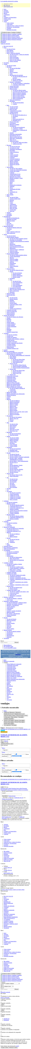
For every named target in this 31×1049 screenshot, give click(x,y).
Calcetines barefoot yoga (12, 348)
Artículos (6, 10)
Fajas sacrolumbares (17, 285)
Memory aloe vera (14, 418)
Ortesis (5, 234)
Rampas (8, 554)
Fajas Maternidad (17, 286)
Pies (8, 296)
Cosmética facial (10, 565)
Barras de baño (13, 109)
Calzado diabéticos (11, 323)
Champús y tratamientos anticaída (18, 578)
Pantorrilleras (13, 263)
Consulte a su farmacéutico (10, 17)
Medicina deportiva (11, 620)
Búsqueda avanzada (5, 992)
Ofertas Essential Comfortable (20, 366)
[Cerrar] (1, 995)
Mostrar (9, 720)
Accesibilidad (7, 550)
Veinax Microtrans (14, 476)
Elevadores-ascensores (12, 553)
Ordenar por (9, 712)
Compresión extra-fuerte (12, 376)
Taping (8, 222)
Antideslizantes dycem (15, 174)
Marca (3, 748)
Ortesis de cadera (11, 293)
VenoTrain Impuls (14, 435)
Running (9, 624)
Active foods (10, 600)
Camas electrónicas (14, 152)
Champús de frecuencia (15, 576)
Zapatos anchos (10, 322)
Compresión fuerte (11, 377)
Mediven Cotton (13, 407)
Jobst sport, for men (14, 429)
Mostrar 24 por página (9, 722)
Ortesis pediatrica (11, 312)
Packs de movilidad (14, 58)
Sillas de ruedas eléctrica (18, 95)
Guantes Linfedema (14, 513)
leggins (8, 398)
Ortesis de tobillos (14, 260)
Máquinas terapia (11, 220)
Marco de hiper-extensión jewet (17, 289)
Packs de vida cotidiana (15, 60)
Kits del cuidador (17, 79)
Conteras (15, 104)
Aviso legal (6, 857)
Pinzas (11, 182)
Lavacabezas (13, 123)
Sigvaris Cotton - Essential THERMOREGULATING (16, 459)
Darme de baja (12, 796)
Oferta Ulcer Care (17, 373)
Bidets (14, 117)
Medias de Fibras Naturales (13, 382)
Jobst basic (12, 428)
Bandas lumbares (17, 274)
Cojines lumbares (14, 156)
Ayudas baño (13, 209)
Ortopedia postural (8, 546)
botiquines (9, 637)
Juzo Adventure (13, 487)
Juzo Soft (12, 483)
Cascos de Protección (12, 311)
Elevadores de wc (14, 113)
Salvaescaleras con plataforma (17, 560)
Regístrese (18, 654)
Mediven (9, 399)
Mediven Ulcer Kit (14, 413)
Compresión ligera (11, 380)
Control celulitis (13, 446)
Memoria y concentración (13, 605)
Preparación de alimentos (16, 185)
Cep (8, 490)
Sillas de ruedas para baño (16, 137)
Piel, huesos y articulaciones (13, 613)
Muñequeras (12, 248)
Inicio (5, 9)
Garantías (9, 28)
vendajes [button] (6, 662)
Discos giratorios (14, 72)
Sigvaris (8, 453)
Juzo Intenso (13, 485)
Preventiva (12, 443)
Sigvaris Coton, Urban (15, 470)
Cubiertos (12, 172)
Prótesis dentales (13, 589)
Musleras (12, 257)
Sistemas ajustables (14, 509)
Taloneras (12, 306)
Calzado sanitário (11, 325)
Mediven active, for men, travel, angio (19, 411)
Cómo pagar (9, 24)
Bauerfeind (9, 432)
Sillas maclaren (13, 207)
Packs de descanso (14, 57)
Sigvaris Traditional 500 (15, 455)
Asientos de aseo (14, 108)
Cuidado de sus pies (14, 495)
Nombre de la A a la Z (9, 714)
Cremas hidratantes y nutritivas (17, 568)
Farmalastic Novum (14, 451)
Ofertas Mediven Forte (18, 360)
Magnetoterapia (10, 635)
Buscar (16, 989)
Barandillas (12, 150)
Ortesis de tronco (11, 268)
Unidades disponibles (8, 718)
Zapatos (11, 307)
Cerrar (2, 1004)
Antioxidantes (10, 608)
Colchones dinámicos (15, 159)
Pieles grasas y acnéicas (15, 569)
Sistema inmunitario (11, 615)
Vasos (11, 190)
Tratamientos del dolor (15, 189)
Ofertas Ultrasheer (17, 371)
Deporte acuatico (11, 623)
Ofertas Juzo (13, 374)
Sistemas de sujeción (17, 80)
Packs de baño (13, 56)
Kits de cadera (10, 225)
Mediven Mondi (13, 410)
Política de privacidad (7, 799)
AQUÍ (17, 1046)
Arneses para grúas (14, 86)
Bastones (12, 69)
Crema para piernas (14, 593)
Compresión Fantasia (12, 381)
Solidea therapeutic (14, 439)
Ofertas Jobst (13, 369)
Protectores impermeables (16, 134)
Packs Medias (10, 50)
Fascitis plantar (13, 303)
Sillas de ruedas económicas (19, 94)
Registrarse (6, 1020)
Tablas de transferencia (15, 100)
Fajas (11, 279)
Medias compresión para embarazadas (16, 393)
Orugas (11, 561)
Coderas (12, 242)
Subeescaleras (10, 556)
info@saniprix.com (8, 6)
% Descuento (7, 717)
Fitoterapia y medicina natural (11, 601)
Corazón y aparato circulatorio (14, 610)
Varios (11, 165)
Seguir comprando (5, 997)
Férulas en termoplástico (15, 245)
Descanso (9, 145)
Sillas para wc (13, 139)
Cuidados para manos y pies (13, 590)
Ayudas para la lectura (15, 175)
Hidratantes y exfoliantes (15, 595)
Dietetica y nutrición (8, 597)
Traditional (12, 542)
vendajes (9, 396)
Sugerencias (6, 855)
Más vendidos (14, 717)
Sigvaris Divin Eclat (14, 466)
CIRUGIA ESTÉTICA (9, 549)
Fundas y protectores (14, 160)
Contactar (6, 20)
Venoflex (9, 488)
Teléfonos (12, 186)
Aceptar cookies (4, 1047)
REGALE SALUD (8, 46)
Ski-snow (9, 627)
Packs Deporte (10, 51)
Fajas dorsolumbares (17, 282)
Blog (5, 16)
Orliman (9, 318)
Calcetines (6, 333)
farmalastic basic (13, 450)
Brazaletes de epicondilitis (16, 240)
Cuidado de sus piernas (15, 496)
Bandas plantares (14, 299)
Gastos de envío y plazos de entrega (15, 25)
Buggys (11, 201)
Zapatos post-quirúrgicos (15, 308)
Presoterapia (9, 634)
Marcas (5, 13)
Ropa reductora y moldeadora (11, 547)
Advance (12, 540)
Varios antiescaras (11, 233)
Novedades (6, 12)
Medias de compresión (9, 351)
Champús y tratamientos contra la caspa (19, 584)
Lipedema (6, 521)
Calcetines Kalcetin (11, 345)
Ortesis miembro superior (13, 237)
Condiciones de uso (18, 797)
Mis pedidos (6, 851)
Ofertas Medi (13, 358)
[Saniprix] (3, 42)
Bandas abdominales (17, 275)
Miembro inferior (11, 514)
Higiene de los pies (14, 121)
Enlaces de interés (8, 852)
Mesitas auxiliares (14, 161)
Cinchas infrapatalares (15, 256)
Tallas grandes (10, 194)
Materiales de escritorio (15, 176)
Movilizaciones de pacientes (16, 75)
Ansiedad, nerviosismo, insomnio (14, 604)
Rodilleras (12, 264)
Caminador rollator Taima (19, 84)
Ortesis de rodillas (14, 259)
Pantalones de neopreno (15, 288)
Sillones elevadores (14, 163)
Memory (12, 420)
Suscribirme (5, 796)
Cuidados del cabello (12, 573)
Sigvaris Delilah (13, 468)
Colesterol (9, 609)
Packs (5, 47)
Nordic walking (10, 628)
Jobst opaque (13, 426)
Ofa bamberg (10, 415)
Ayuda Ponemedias (14, 494)
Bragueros (12, 292)
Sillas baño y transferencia (16, 138)
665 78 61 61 (7, 5)
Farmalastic (9, 447)
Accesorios (9, 491)
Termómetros (10, 632)
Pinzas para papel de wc (18, 119)
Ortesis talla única (11, 295)
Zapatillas (9, 330)
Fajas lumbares (16, 284)
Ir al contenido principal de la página (9, 1)
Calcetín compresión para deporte (14, 343)
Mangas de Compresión (9, 527)
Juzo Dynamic (13, 481)
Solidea (8, 436)
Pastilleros (12, 179)
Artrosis (8, 212)
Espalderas (12, 278)
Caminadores (13, 204)
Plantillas (12, 300)
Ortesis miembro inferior (12, 253)
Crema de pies (13, 594)
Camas (11, 203)
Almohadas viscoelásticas (16, 149)
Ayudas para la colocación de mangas (18, 510)
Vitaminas (9, 616)
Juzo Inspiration (13, 480)
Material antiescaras (8, 226)
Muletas (11, 71)
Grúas (11, 73)
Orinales (12, 132)
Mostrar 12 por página (19, 720)
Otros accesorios (13, 499)
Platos (11, 183)
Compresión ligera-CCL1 (16, 506)
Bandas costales (16, 277)
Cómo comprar (10, 23)
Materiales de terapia (11, 219)
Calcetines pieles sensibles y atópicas (15, 339)
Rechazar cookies (13, 1047)
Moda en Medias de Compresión (14, 387)
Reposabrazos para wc (15, 135)
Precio (3, 752)
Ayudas (5, 64)
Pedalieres (12, 181)
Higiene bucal (10, 586)
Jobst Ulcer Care (14, 431)
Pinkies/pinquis (10, 347)
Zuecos (8, 328)
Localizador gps (13, 192)
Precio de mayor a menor (21, 715)
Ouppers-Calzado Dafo (12, 332)
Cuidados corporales (11, 572)
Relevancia (18, 712)
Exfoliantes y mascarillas (15, 571)
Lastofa (11, 421)
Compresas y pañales (18, 128)
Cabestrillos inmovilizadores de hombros (19, 241)
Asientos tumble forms (15, 198)
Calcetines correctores (12, 341)
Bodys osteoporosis (14, 290)
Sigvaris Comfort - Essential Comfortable (19, 457)
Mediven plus (13, 406)
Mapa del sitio (7, 861)
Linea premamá (13, 444)
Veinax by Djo (10, 473)
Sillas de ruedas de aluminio (19, 93)
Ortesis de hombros (14, 252)
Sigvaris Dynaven (14, 472)
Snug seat (12, 211)
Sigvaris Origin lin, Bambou (16, 469)
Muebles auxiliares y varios (16, 178)
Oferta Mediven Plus (17, 362)
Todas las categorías (5, 43)
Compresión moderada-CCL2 (17, 507)
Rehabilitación (7, 216)
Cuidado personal (14, 112)
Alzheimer (9, 214)
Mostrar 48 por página (9, 723)
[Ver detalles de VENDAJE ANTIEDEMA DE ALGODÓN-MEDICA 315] (15, 729)
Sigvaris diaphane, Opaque (16, 465)
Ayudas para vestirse (14, 171)
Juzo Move (12, 484)
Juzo (8, 477)
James (11, 464)
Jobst (8, 422)
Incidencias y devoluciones (13, 27)
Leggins (5, 350)
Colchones (12, 157)
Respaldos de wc (17, 120)
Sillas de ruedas (13, 89)
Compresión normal (11, 378)
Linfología (6, 501)
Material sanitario (8, 630)
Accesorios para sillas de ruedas (20, 91)
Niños (8, 196)
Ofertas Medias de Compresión (14, 354)
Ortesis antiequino (14, 266)
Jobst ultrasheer (13, 425)
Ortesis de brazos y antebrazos (17, 249)
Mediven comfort (14, 404)
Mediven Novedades (14, 414)
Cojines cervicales (14, 154)
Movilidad (9, 67)
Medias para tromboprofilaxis (14, 384)
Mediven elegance (14, 403)
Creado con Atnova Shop (18, 889)
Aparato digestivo (11, 606)
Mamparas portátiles (14, 124)
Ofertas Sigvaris (13, 363)
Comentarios (7, 14)
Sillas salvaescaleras (14, 558)
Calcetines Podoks (11, 344)
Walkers (11, 267)
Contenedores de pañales (15, 110)
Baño (8, 105)
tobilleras (12, 262)
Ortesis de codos (13, 251)
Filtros (5, 710)
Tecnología (6, 638)
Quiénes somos (7, 18)
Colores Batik (13, 391)
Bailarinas (9, 329)
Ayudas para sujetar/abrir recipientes (18, 170)
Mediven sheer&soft (14, 402)
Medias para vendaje (11, 392)
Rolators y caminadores (15, 82)
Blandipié (9, 319)
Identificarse (6, 1018)
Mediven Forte (13, 409)
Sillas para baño (13, 208)
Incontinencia (13, 126)
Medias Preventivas (11, 395)
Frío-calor (9, 223)
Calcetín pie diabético (12, 337)
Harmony (12, 535)
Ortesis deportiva (11, 314)
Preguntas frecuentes (11, 29)
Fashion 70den (13, 442)
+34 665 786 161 (8, 870)
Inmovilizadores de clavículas (17, 246)
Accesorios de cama (14, 148)
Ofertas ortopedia (14, 61)
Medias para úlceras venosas (13, 385)
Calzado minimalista (11, 326)
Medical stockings (14, 440)
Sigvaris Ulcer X (14, 462)
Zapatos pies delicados (9, 315)
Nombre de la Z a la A (19, 714)
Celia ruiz (9, 321)
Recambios (12, 101)
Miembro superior (11, 503)
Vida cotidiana (10, 167)
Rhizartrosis (12, 244)
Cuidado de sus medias (15, 498)
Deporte (5, 617)
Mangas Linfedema (14, 512)
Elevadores (15, 116)
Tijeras (11, 187)
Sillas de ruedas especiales (19, 97)
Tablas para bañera (14, 141)
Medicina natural (11, 612)
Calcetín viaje (10, 336)
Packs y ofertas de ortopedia (13, 53)
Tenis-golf (9, 626)
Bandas (11, 271)
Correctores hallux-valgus (16, 304)
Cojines (11, 153)
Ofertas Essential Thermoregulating (21, 367)
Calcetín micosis (10, 340)
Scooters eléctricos (14, 87)
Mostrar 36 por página (19, 722)
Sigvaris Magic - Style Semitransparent (19, 461)
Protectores (12, 301)
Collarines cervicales (11, 310)
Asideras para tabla (17, 143)
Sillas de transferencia (18, 98)
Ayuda (5, 21)
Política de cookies (8, 859)
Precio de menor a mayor (9, 715)
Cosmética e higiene (8, 562)
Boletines (6, 854)
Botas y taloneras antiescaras (13, 231)
